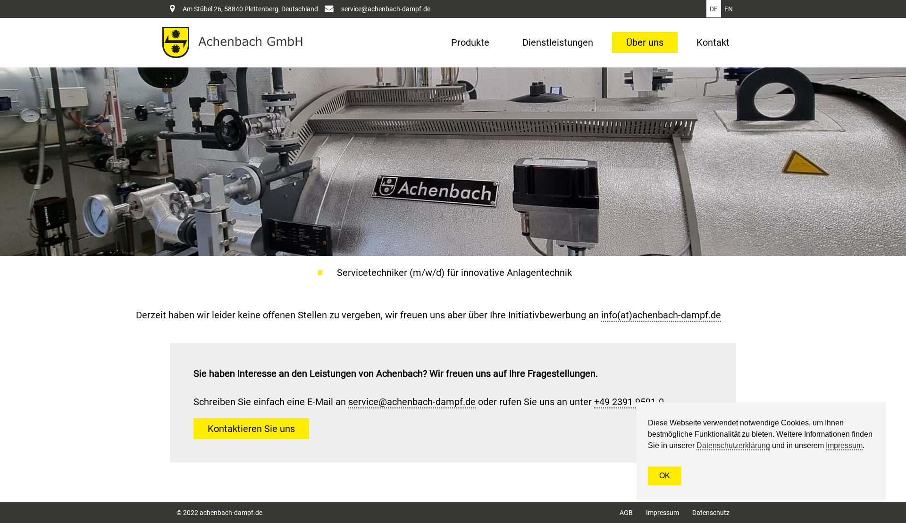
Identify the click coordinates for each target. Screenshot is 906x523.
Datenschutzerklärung (733, 445)
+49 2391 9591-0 (629, 401)
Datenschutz (711, 512)
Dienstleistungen (557, 42)
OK (664, 476)
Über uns (644, 42)
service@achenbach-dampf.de (385, 9)
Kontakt (713, 42)
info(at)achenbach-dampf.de (661, 315)
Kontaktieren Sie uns (251, 428)
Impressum (662, 512)
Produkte (470, 42)
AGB (626, 512)
